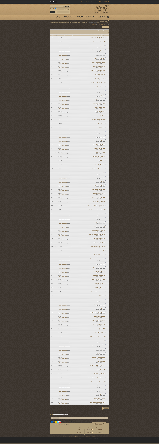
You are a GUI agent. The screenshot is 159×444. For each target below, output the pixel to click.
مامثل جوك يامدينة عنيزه (99, 86)
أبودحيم (80, 429)
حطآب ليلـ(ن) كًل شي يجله (99, 316)
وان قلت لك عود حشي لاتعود (99, 193)
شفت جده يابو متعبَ (100, 340)
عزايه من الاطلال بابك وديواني (99, 287)
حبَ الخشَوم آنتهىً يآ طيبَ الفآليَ (98, 390)
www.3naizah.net (102, 441)
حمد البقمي (79, 430)
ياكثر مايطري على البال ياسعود (98, 95)
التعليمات (79, 16)
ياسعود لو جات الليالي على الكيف (98, 54)
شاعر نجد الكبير (78, 427)
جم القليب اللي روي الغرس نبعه (98, 181)
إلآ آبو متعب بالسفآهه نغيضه (99, 299)
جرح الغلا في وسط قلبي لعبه (99, 201)
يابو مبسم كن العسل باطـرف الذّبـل (97, 336)
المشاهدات (52, 35)
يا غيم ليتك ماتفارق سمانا (99, 74)
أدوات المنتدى (106, 33)
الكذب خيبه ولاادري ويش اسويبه (98, 320)
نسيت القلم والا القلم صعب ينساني (97, 123)
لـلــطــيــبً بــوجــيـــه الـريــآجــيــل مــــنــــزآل (96, 205)
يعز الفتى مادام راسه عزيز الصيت (98, 344)
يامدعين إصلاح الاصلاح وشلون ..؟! (98, 238)
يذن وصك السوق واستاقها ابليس (98, 131)
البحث (90, 1)
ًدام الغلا (103, 176)
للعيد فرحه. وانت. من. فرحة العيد (98, 41)
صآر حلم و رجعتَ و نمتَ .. (99, 349)
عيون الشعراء (100, 429)
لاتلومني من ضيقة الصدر (100, 111)
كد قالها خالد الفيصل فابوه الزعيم (97, 304)
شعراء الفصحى (89, 430)
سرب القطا (102, 115)
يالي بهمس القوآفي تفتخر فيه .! (98, 381)
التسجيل (101, 16)
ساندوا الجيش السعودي (100, 283)
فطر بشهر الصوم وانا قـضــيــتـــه (98, 291)
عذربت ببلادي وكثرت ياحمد (99, 213)
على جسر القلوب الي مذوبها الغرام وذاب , (96, 377)
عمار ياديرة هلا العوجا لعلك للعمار (98, 308)
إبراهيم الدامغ (79, 432)
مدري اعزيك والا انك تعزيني (99, 185)
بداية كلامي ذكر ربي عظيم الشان (98, 49)
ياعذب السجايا (102, 328)
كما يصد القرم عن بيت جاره (99, 66)
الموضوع (103, 35)
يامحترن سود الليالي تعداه (99, 90)
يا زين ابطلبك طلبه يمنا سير (99, 324)
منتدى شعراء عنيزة (99, 427)
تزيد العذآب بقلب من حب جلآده (98, 357)
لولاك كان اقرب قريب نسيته (99, 222)
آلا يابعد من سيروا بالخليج (99, 398)
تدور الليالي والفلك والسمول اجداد (98, 37)
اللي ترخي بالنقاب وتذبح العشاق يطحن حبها (95, 254)
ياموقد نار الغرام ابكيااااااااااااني (99, 217)
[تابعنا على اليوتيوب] (60, 422)
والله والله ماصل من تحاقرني (99, 373)
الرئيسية (105, 1)
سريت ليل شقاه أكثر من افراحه (98, 263)
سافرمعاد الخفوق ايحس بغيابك (98, 127)
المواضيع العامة (89, 432)
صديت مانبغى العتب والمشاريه (98, 78)
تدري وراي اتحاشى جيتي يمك (99, 58)
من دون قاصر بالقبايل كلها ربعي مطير (97, 234)
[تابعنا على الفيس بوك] (52, 422)
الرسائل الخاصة (99, 1)
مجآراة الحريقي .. (101, 250)
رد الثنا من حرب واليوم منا (99, 152)
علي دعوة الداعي (101, 160)
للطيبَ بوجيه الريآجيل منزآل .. (99, 369)
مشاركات (55, 35)
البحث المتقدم (89, 16)
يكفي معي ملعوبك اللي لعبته (98, 197)
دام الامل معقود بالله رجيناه (99, 103)
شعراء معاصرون (100, 24)
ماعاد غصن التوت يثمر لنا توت (99, 136)
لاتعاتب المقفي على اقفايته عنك (98, 82)
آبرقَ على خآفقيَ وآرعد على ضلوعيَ (97, 365)
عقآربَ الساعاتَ (102, 295)
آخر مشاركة (64, 35)
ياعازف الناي (102, 45)
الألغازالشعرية (100, 430)
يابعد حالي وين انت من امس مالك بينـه (97, 209)
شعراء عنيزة (106, 24)
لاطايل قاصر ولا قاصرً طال (99, 107)
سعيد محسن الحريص (100, 38)
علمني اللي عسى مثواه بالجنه (98, 144)
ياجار (104, 172)
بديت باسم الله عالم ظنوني (99, 148)
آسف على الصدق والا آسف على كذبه (97, 312)
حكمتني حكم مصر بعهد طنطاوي (97, 246)
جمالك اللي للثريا (101, 394)
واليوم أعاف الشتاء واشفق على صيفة (97, 402)
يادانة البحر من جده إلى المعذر (98, 279)
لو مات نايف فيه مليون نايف (99, 226)
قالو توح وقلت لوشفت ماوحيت (98, 62)
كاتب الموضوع (100, 35)
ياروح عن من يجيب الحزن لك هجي (98, 70)
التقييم (72, 35)
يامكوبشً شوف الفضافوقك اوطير (98, 119)
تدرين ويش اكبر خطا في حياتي (98, 189)
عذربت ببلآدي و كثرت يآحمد (99, 275)
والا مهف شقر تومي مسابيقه (99, 242)
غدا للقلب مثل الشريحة (100, 332)
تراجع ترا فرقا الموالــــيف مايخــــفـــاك (97, 267)
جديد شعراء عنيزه (99, 432)
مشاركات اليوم (84, 1)
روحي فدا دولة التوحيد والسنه (98, 168)
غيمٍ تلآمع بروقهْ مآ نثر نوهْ (99, 353)
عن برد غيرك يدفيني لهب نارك (98, 230)
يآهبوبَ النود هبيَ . (101, 361)
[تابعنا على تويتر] (58, 422)
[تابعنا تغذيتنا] (56, 422)
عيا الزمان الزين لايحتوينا (100, 164)
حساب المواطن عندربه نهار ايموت (98, 99)
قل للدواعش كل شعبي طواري (98, 156)
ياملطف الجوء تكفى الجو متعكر (98, 385)
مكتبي (93, 1)
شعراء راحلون (89, 427)
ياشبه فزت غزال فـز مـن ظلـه (99, 271)
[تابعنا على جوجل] (54, 422)
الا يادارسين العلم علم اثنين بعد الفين (97, 258)
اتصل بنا (56, 16)
